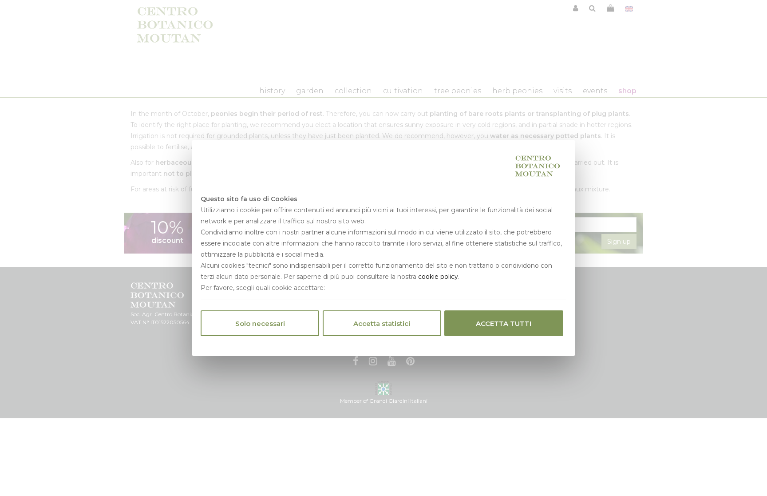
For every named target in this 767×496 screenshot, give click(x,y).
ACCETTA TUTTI (503, 323)
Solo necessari (260, 323)
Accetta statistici (381, 323)
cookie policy (438, 277)
